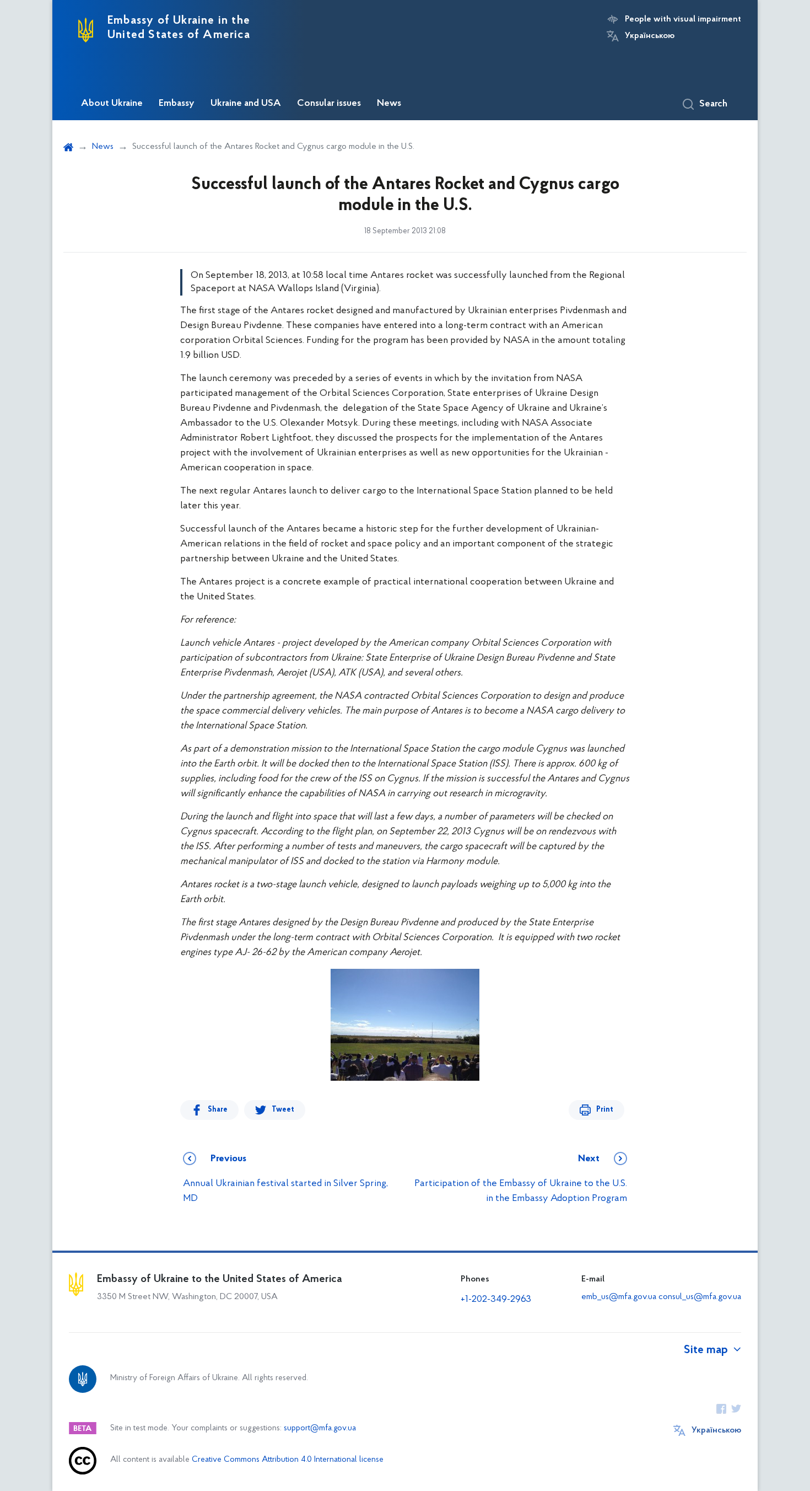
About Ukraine (112, 104)
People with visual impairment (683, 19)
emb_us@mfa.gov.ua (618, 1296)
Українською (649, 35)
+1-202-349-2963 (496, 1300)
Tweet (283, 1110)
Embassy (177, 104)
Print (604, 1110)
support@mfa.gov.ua (320, 1428)
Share (218, 1110)
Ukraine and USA (245, 104)
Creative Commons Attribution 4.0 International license (288, 1460)
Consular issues (329, 104)
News (389, 104)
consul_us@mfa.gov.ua (699, 1296)
